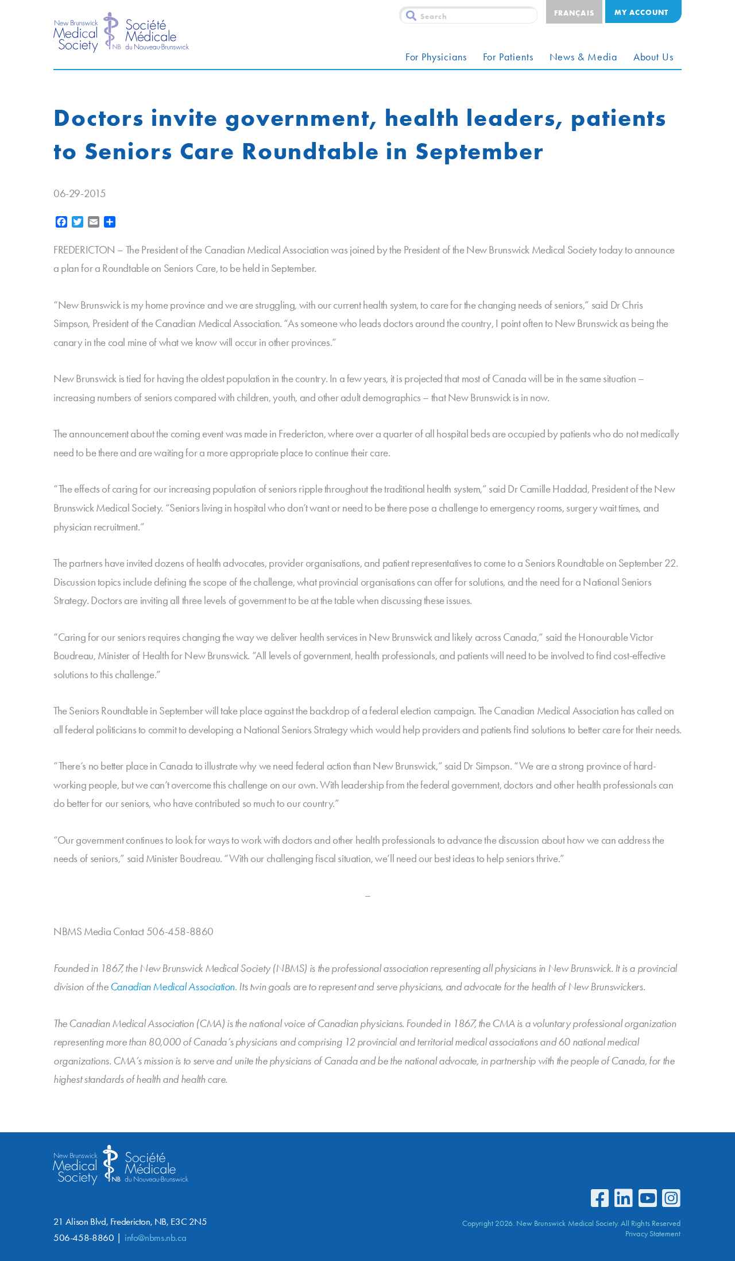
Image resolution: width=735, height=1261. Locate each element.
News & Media (583, 57)
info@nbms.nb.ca (155, 1237)
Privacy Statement (652, 1233)
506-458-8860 (83, 1237)
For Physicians (436, 57)
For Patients (508, 57)
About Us (653, 57)
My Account (641, 12)
